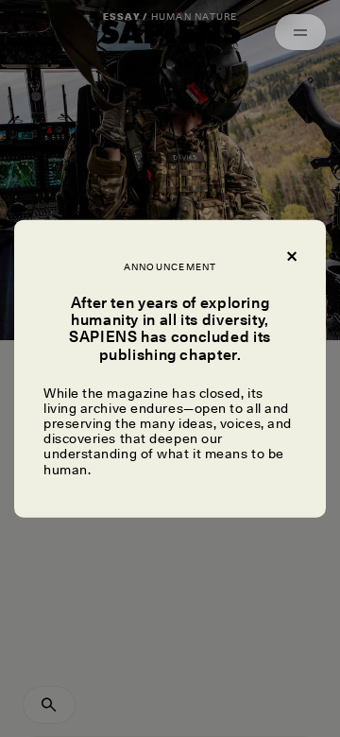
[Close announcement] (291, 255)
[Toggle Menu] (300, 32)
